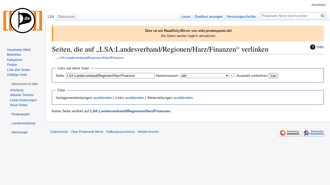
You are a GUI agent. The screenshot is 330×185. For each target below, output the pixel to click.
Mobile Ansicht (148, 132)
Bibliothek (14, 55)
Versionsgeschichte (241, 16)
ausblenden (102, 98)
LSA (51, 16)
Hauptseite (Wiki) (19, 50)
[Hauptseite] (22, 20)
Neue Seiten (19, 105)
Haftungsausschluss (120, 132)
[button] (25, 84)
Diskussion (66, 16)
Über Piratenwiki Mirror (87, 132)
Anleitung (16, 90)
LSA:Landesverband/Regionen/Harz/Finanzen (91, 57)
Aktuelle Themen (22, 95)
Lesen (186, 16)
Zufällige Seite (17, 75)
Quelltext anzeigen (208, 16)
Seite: (60, 75)
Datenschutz (59, 132)
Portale (12, 65)
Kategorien (14, 60)
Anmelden (318, 5)
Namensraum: (167, 75)
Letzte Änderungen (23, 100)
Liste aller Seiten (18, 70)
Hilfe (320, 47)
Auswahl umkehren (252, 75)
